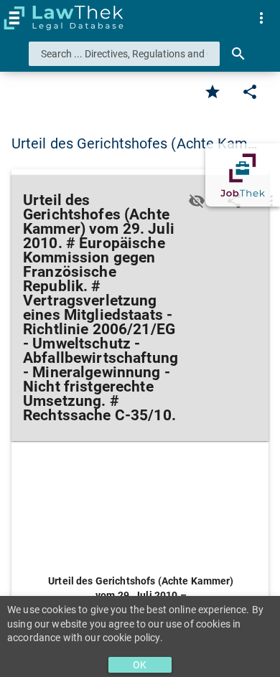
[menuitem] (261, 18)
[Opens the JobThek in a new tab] (242, 175)
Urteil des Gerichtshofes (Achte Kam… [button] (134, 143)
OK (139, 665)
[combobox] (124, 54)
